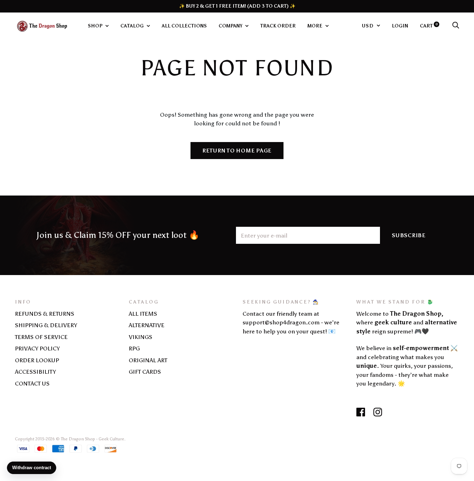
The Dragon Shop (78, 438)
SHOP (95, 25)
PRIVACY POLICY (37, 348)
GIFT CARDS (145, 371)
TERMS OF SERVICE (41, 336)
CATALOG (132, 25)
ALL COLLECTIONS (184, 25)
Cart (429, 25)
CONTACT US (32, 383)
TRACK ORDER (278, 25)
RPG (134, 348)
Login (400, 25)
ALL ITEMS (143, 313)
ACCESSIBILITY (35, 371)
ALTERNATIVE (146, 325)
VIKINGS (140, 336)
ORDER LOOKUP (37, 360)
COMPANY (231, 25)
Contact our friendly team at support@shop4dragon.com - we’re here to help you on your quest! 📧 (291, 322)
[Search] (455, 25)
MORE (315, 25)
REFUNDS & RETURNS (44, 313)
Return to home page (237, 151)
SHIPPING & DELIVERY (46, 325)
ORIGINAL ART (148, 360)
